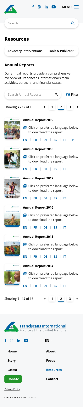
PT (74, 140)
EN (25, 140)
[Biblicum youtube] (53, 6)
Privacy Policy (12, 389)
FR (35, 140)
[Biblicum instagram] (39, 6)
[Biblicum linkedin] (46, 6)
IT (64, 140)
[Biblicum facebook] (33, 6)
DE (45, 140)
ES (55, 140)
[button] (49, 340)
